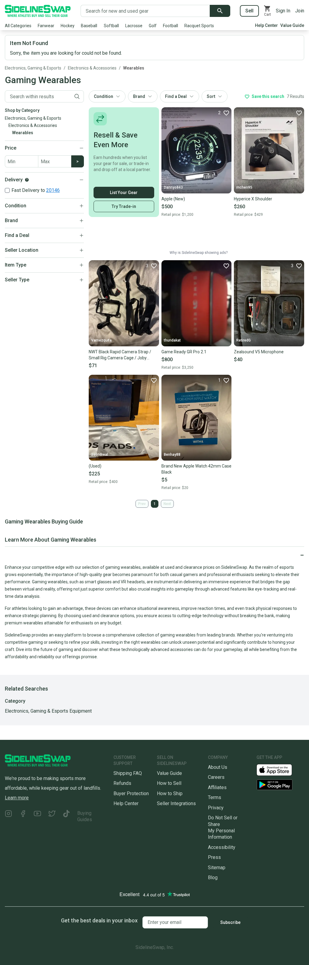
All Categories (18, 25)
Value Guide (292, 25)
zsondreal (99, 454)
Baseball (89, 25)
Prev (142, 504)
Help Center (266, 25)
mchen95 (244, 187)
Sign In (283, 11)
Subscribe (230, 922)
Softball (111, 25)
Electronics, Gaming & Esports (33, 68)
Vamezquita (101, 340)
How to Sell (169, 783)
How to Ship (170, 793)
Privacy (216, 808)
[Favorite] (298, 112)
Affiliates (217, 787)
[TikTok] (66, 816)
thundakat (172, 340)
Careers (216, 777)
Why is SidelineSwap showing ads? (199, 253)
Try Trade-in (124, 206)
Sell (249, 11)
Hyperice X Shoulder (253, 198)
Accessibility (221, 847)
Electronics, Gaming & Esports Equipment (48, 711)
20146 (53, 190)
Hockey (68, 25)
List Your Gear (124, 192)
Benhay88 (172, 454)
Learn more (17, 798)
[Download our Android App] (280, 784)
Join (299, 11)
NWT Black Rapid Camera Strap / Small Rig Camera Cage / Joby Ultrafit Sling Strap (120, 355)
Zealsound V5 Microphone (259, 351)
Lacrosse (133, 25)
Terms (214, 797)
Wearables (133, 68)
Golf (153, 25)
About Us (217, 767)
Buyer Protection (131, 793)
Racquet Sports (199, 25)
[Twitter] (52, 816)
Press (214, 857)
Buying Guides (84, 816)
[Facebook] (23, 816)
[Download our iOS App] (279, 769)
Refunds (122, 783)
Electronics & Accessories (92, 68)
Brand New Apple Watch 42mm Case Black (196, 469)
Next (167, 504)
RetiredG (243, 340)
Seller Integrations (176, 803)
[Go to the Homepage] (38, 11)
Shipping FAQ (127, 773)
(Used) (95, 466)
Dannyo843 (173, 187)
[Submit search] (220, 11)
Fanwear (46, 25)
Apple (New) (173, 198)
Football (170, 25)
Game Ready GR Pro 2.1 (183, 351)
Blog (213, 877)
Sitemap (216, 867)
